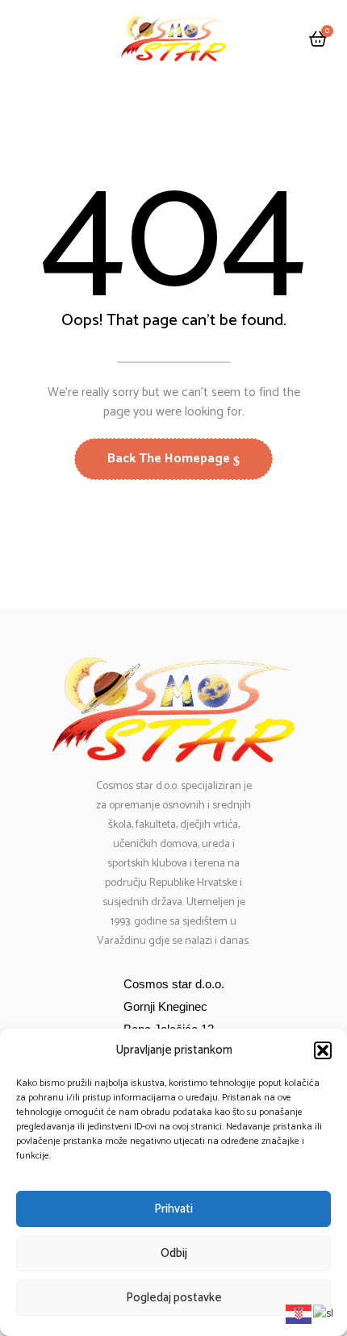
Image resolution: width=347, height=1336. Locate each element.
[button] (323, 1050)
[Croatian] (299, 1314)
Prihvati (173, 1209)
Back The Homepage (170, 459)
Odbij (174, 1253)
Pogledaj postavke (174, 1298)
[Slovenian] (324, 1314)
